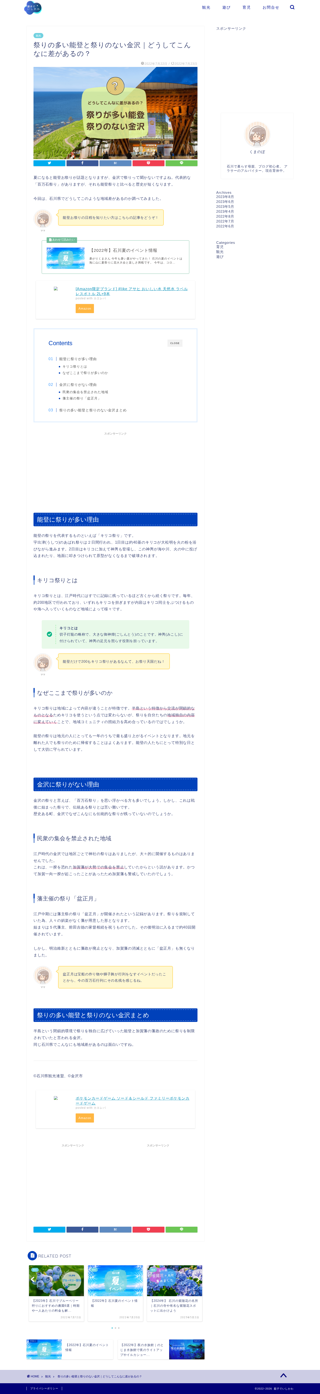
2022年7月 (225, 221)
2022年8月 (225, 216)
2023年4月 (225, 211)
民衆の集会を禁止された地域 (85, 392)
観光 (206, 7)
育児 (246, 7)
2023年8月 (225, 197)
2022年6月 (225, 226)
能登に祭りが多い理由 (78, 359)
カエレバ (100, 298)
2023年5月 (225, 207)
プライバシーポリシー (44, 1388)
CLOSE (175, 343)
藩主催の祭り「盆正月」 (82, 398)
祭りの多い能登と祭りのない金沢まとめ (93, 410)
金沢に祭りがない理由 (78, 385)
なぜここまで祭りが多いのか (85, 373)
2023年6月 (225, 202)
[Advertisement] (115, 470)
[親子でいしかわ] (33, 17)
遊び (226, 7)
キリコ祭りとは (75, 366)
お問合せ (271, 7)
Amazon (84, 308)
